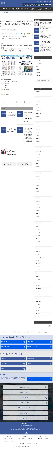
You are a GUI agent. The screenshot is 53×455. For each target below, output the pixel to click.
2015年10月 (38, 248)
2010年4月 (38, 316)
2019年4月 (38, 226)
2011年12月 (38, 288)
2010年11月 (38, 301)
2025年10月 (38, 113)
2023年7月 (38, 157)
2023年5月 (38, 163)
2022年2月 (38, 198)
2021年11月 (38, 204)
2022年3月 (38, 194)
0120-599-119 (46, 5)
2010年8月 (38, 307)
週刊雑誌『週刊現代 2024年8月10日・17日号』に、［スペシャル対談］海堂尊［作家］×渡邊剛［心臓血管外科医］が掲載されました (28, 117)
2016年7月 (38, 241)
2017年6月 (38, 238)
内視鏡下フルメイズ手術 (48, 9)
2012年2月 (38, 282)
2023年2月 (38, 169)
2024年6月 (38, 141)
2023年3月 (38, 166)
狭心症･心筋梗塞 (30, 358)
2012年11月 (38, 269)
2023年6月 (38, 160)
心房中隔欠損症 (4, 363)
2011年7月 (38, 291)
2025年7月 (38, 123)
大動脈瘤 (29, 363)
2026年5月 (38, 101)
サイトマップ (35, 443)
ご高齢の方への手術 (24, 402)
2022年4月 (38, 191)
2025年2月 (38, 129)
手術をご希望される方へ (22, 9)
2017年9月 (38, 235)
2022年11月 (38, 173)
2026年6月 (38, 98)
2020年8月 (38, 216)
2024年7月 (38, 138)
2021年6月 (38, 210)
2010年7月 (38, 310)
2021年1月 (38, 213)
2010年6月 (38, 313)
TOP (5, 332)
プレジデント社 (4, 89)
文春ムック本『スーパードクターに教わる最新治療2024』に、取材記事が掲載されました (9, 164)
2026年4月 (38, 104)
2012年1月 (38, 285)
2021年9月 (38, 207)
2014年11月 (38, 254)
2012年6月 (38, 276)
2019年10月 (38, 223)
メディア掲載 (12, 29)
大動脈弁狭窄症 (30, 341)
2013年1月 (38, 266)
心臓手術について (31, 378)
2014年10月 (38, 257)
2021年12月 (38, 201)
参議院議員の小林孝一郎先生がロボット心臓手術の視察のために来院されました (45, 24)
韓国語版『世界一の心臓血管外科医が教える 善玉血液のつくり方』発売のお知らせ (45, 49)
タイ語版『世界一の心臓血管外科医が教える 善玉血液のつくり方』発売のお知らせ (45, 37)
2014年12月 (38, 251)
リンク (17, 443)
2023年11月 (38, 151)
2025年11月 (38, 110)
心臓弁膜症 (3, 358)
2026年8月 (38, 91)
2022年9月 (38, 179)
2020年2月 (38, 219)
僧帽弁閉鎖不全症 (4, 341)
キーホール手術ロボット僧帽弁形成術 (31, 9)
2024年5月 (38, 144)
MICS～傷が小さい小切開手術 (39, 9)
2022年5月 (38, 188)
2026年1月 (38, 107)
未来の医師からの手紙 (24, 408)
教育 (37, 66)
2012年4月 (38, 279)
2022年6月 (38, 185)
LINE (29, 33)
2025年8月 (38, 119)
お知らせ (38, 69)
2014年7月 (38, 263)
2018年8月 (38, 232)
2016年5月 (38, 244)
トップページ (8, 436)
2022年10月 (38, 176)
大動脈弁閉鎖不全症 (5, 346)
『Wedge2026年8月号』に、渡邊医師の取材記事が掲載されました (45, 30)
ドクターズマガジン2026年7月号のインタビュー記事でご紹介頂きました (45, 43)
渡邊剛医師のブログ (40, 63)
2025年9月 (38, 116)
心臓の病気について (24, 387)
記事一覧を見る (39, 60)
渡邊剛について (4, 8)
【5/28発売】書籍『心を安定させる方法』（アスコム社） (25, 164)
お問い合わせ (39, 1)
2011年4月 (38, 294)
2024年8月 (38, 135)
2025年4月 (38, 126)
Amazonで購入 (4, 94)
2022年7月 (38, 182)
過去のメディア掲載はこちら (43, 80)
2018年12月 (38, 229)
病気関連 (38, 72)
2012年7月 (38, 273)
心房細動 (2, 368)
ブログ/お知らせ (48, 1)
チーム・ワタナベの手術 (13, 9)
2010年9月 (38, 304)
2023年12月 (38, 148)
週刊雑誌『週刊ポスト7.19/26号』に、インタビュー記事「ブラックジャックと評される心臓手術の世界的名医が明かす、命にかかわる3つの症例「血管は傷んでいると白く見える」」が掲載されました (28, 136)
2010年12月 (38, 298)
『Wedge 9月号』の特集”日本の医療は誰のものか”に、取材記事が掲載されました (11, 153)
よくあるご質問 (24, 392)
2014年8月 (38, 260)
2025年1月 (38, 132)
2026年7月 (38, 94)
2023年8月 (38, 154)
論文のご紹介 (23, 413)
